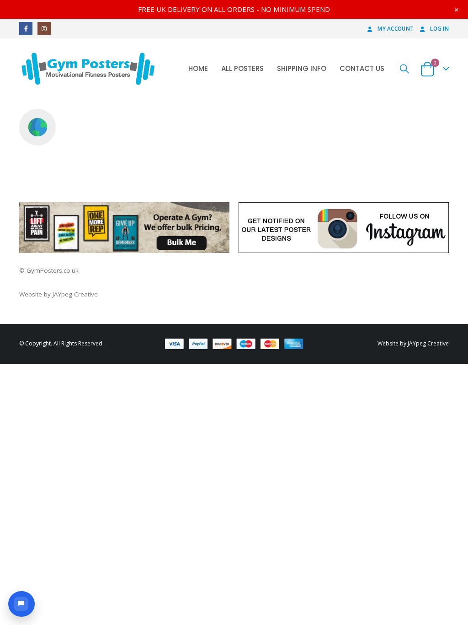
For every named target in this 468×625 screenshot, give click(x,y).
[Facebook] (25, 28)
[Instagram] (44, 28)
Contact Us (362, 68)
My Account (396, 28)
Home (198, 68)
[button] (21, 604)
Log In (439, 28)
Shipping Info (301, 68)
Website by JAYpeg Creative (58, 294)
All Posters (242, 68)
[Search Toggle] (404, 68)
